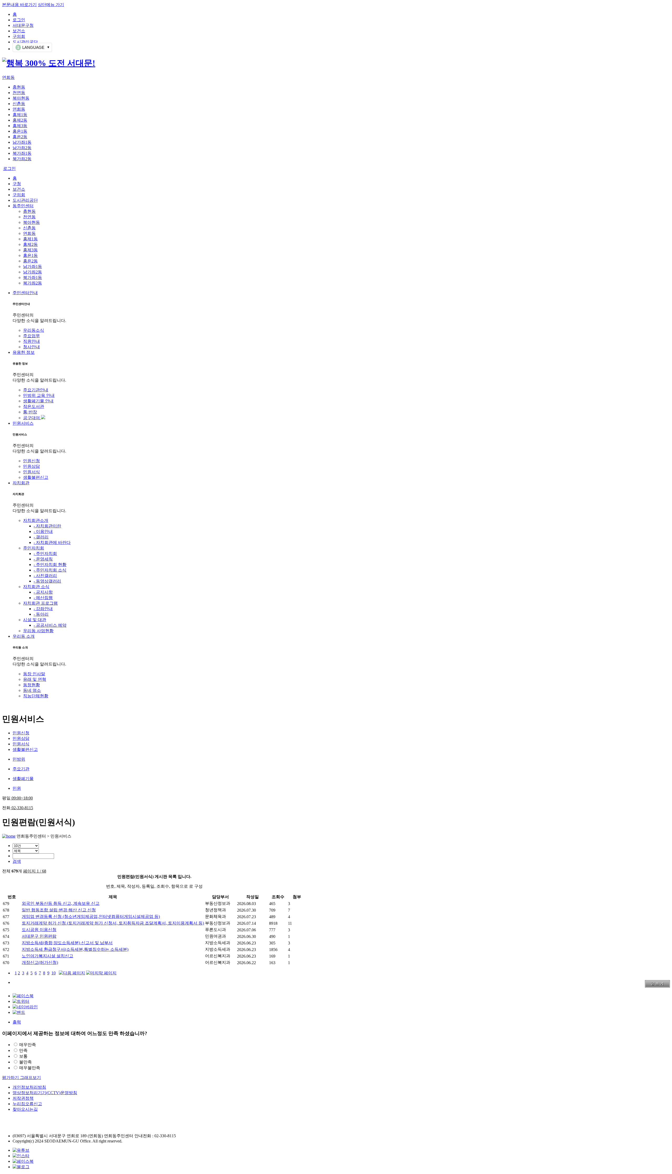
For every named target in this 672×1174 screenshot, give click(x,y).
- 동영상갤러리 (47, 581)
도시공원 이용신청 (39, 929)
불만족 (25, 1062)
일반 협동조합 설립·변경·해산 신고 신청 (59, 910)
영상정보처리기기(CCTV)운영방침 (45, 1092)
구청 (17, 183)
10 (53, 973)
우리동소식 (33, 330)
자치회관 (21, 483)
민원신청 (31, 461)
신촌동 (19, 103)
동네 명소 (32, 690)
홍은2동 (20, 136)
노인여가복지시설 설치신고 (47, 956)
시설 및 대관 (34, 619)
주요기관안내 (35, 390)
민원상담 (31, 466)
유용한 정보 (24, 352)
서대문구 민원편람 (39, 936)
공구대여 (32, 417)
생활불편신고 (35, 477)
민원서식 (31, 472)
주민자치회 (33, 548)
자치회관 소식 (36, 586)
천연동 (19, 92)
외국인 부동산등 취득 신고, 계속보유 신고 (60, 903)
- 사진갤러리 (45, 575)
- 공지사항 (43, 592)
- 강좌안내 (43, 608)
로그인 (19, 20)
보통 (23, 1056)
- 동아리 (41, 614)
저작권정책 (23, 1098)
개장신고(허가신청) (40, 962)
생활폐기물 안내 (38, 401)
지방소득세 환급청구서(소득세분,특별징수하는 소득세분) (75, 949)
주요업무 (31, 336)
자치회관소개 (35, 520)
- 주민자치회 (45, 553)
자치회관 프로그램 (40, 603)
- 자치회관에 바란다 (52, 542)
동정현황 (31, 685)
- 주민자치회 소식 (50, 570)
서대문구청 (23, 25)
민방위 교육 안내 (39, 395)
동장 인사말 (34, 674)
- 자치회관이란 (47, 526)
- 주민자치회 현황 (50, 564)
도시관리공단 (25, 42)
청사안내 (31, 347)
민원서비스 (23, 423)
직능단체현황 (35, 696)
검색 (17, 861)
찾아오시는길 (25, 1109)
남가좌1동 (22, 142)
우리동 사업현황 (38, 630)
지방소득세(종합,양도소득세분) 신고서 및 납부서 (67, 943)
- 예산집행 (43, 597)
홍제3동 (20, 125)
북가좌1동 (22, 153)
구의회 (19, 36)
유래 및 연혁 (34, 679)
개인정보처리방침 (29, 1087)
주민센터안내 (25, 292)
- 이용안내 (43, 531)
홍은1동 (20, 131)
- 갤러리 (41, 537)
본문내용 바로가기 (19, 4)
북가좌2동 (22, 159)
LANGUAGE (33, 47)
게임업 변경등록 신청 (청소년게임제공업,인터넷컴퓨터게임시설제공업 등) (91, 916)
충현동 (19, 87)
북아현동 (21, 98)
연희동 (8, 77)
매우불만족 (29, 1068)
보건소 (19, 31)
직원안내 (31, 341)
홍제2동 (20, 120)
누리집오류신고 (27, 1104)
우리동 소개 (24, 636)
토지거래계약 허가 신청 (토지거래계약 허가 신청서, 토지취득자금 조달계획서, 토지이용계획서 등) (113, 923)
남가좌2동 (22, 148)
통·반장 (30, 412)
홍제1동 (20, 114)
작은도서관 (33, 406)
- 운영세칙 (43, 559)
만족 (23, 1050)
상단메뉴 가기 (51, 4)
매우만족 (27, 1044)
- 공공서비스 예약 (50, 625)
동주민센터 (23, 206)
